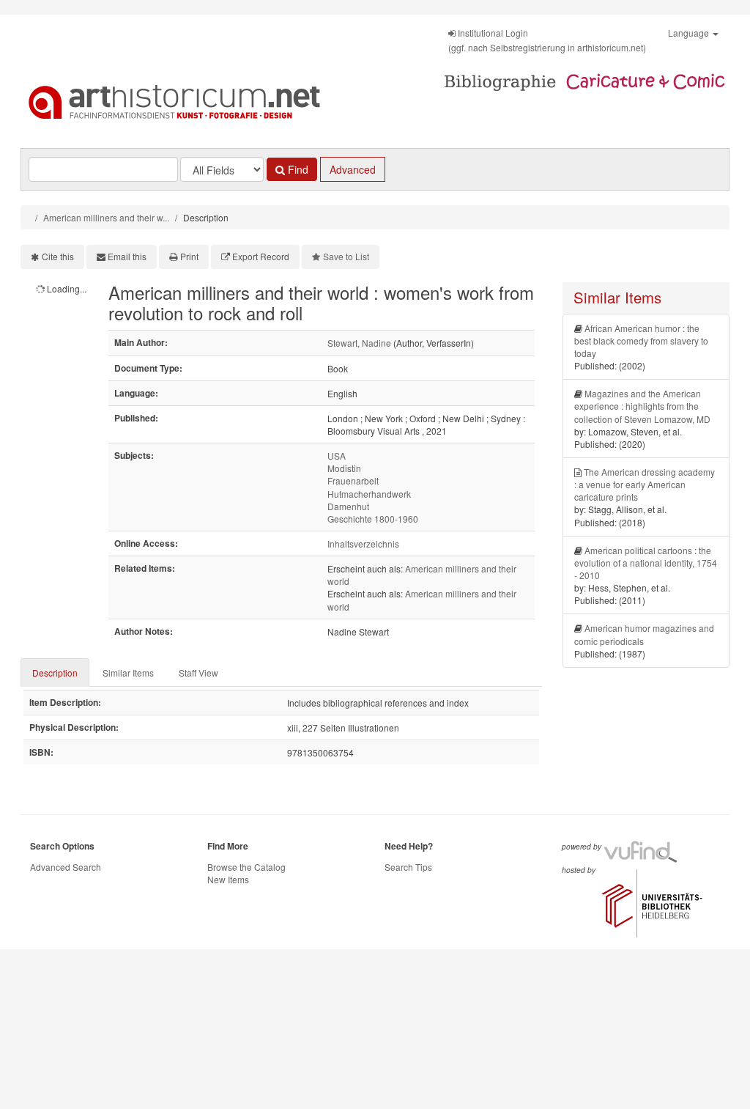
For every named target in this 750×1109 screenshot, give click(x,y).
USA (336, 455)
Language (689, 32)
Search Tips (408, 867)
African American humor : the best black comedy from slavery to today (641, 340)
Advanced (353, 169)
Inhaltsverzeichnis (363, 543)
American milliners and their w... (106, 217)
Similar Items (128, 672)
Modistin (344, 468)
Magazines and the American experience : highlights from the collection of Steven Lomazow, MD (642, 405)
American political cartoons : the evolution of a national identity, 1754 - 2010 (645, 562)
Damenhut (348, 506)
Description (55, 672)
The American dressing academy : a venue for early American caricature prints (644, 484)
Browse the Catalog (246, 867)
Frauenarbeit (353, 480)
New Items (228, 879)
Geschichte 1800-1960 (372, 518)
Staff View (198, 672)
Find (296, 169)
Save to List (346, 256)
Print (189, 256)
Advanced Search (65, 867)
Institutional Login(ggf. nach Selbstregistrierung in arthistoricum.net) (547, 40)
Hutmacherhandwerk (369, 493)
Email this (127, 256)
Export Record (260, 256)
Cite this (58, 256)
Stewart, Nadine (359, 342)
